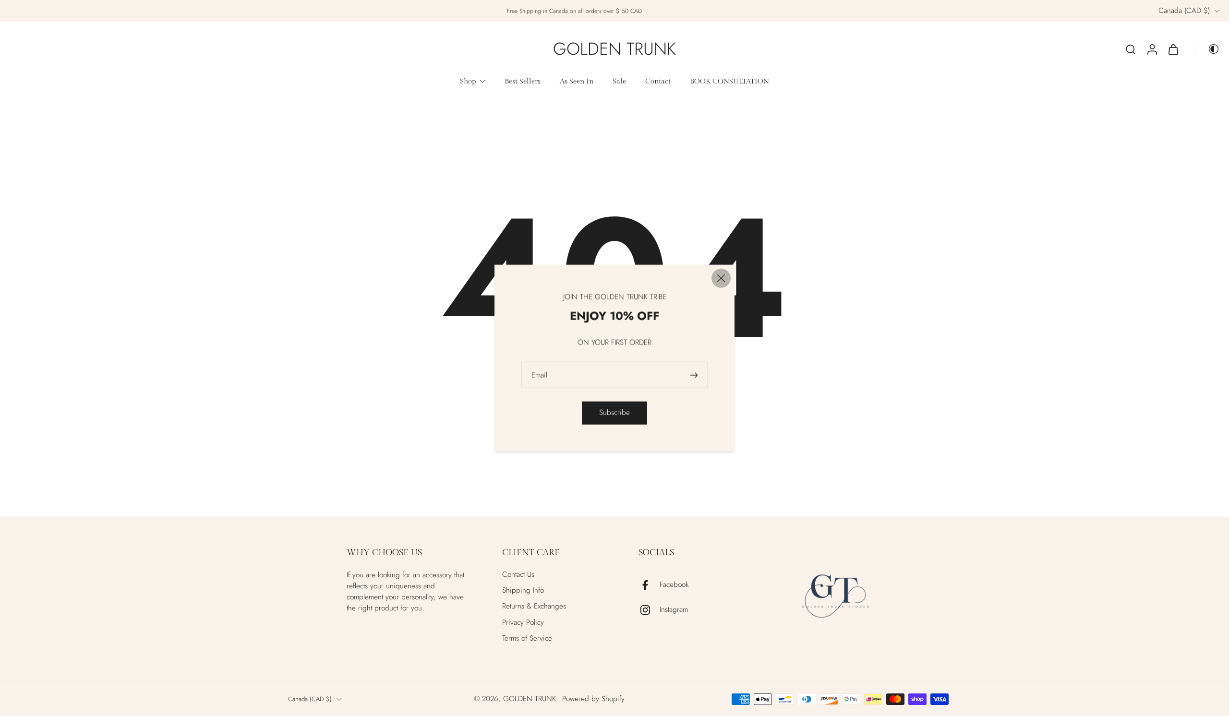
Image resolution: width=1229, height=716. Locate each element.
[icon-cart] (1172, 49)
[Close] (721, 278)
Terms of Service (527, 638)
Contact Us (518, 575)
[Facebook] (649, 585)
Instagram (674, 610)
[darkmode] (1206, 49)
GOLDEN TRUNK (529, 698)
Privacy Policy (523, 623)
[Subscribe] (695, 375)
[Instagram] (649, 610)
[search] (1130, 49)
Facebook (674, 585)
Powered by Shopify (593, 698)
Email (539, 375)
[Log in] (1151, 49)
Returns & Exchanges (534, 606)
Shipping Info (523, 590)
